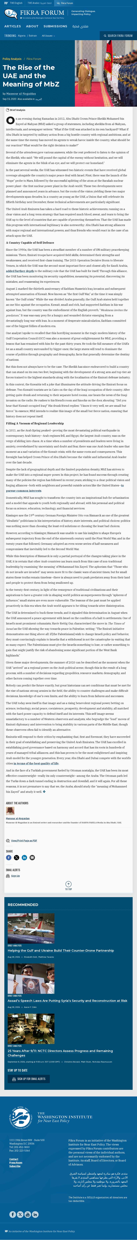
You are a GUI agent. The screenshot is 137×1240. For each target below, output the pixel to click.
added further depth (20, 271)
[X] (16, 857)
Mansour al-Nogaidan (21, 93)
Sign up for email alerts (31, 1079)
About (32, 26)
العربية (38, 99)
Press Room (15, 1162)
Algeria (22, 35)
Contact (13, 1159)
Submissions (55, 26)
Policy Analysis (12, 59)
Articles (12, 26)
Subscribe (14, 1166)
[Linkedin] (24, 857)
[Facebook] (8, 857)
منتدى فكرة (80, 26)
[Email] (32, 857)
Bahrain (33, 35)
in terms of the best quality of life (36, 763)
